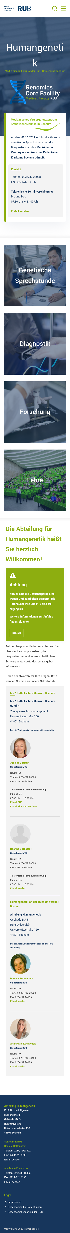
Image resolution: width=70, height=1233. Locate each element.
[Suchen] (54, 8)
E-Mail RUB (16, 802)
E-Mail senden (20, 211)
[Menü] (63, 8)
